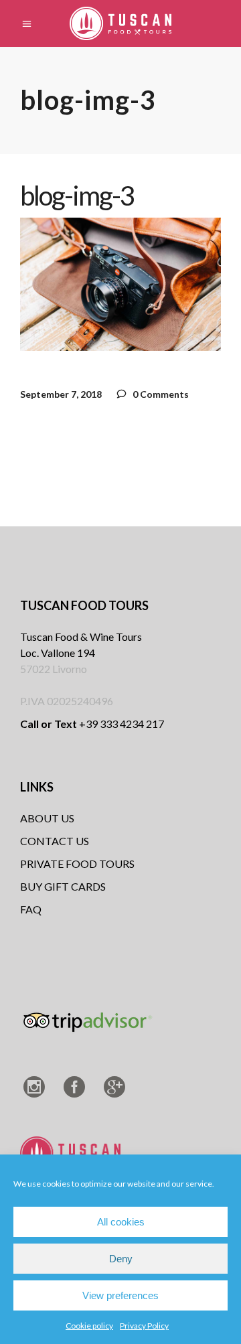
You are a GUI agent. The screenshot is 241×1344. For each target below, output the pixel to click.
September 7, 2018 (61, 394)
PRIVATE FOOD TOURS (77, 863)
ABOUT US (47, 818)
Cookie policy (89, 1326)
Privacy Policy (144, 1326)
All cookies (121, 1221)
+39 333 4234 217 (92, 723)
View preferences (120, 1295)
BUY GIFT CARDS (63, 886)
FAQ (31, 909)
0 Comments (160, 394)
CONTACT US (54, 840)
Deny (121, 1258)
